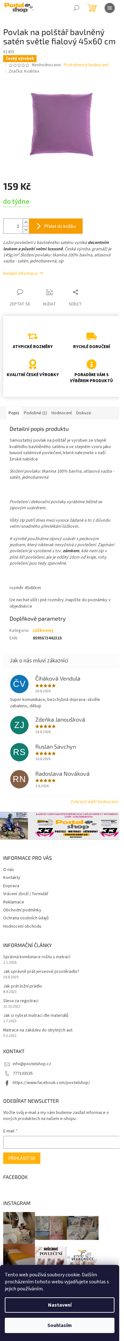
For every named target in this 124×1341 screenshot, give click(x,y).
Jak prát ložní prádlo (22, 986)
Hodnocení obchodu (22, 926)
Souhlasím (59, 1325)
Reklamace (13, 902)
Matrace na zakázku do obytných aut (37, 1030)
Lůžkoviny (43, 630)
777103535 (23, 1073)
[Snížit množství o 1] (26, 229)
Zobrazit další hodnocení (94, 802)
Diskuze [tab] (83, 413)
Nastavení (60, 1305)
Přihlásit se (21, 1158)
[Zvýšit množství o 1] (26, 222)
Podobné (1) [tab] (35, 413)
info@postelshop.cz (32, 1064)
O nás (8, 870)
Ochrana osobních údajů (26, 918)
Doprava (11, 886)
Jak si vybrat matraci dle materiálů (35, 1016)
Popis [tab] (14, 413)
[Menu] (109, 8)
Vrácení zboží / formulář (25, 894)
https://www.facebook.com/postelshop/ (51, 1083)
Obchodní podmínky (22, 910)
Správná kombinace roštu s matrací (36, 957)
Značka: (24, 71)
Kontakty (11, 877)
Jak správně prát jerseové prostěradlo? (41, 972)
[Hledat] (76, 8)
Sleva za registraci (20, 1001)
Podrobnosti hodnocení (86, 65)
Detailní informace (20, 273)
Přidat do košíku (60, 226)
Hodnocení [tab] (62, 413)
